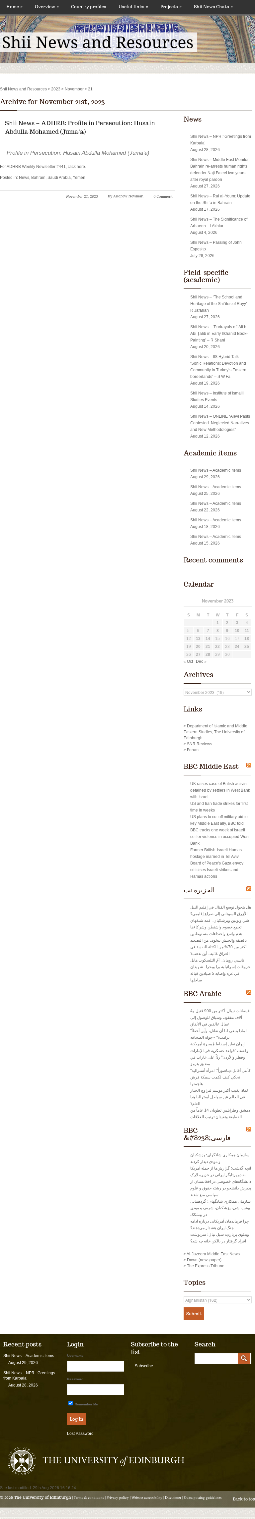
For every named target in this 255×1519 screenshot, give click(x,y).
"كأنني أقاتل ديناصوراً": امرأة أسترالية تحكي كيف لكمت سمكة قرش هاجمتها (220, 1077)
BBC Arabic (202, 993)
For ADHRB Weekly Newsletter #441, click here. (43, 166)
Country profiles (88, 7)
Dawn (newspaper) (204, 1260)
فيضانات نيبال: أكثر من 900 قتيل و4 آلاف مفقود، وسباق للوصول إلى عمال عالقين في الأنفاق (220, 1017)
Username (75, 1355)
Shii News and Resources (23, 89)
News (24, 177)
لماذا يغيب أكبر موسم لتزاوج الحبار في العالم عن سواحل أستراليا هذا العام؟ (219, 1097)
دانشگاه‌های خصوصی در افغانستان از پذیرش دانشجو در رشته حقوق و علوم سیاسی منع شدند (220, 1188)
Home (14, 7)
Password (75, 1379)
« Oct (188, 661)
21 (208, 646)
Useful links (133, 7)
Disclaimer (173, 1497)
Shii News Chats (213, 7)
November (74, 89)
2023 (55, 89)
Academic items (210, 453)
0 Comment (163, 196)
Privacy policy (118, 1497)
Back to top (244, 1498)
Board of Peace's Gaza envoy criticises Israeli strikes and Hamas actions (216, 870)
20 (198, 646)
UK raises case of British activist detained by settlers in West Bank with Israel (220, 790)
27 (198, 654)
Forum (193, 750)
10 (237, 630)
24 (237, 646)
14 (208, 638)
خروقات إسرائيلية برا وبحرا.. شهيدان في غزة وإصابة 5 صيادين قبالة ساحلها (220, 973)
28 (208, 654)
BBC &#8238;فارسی (207, 1134)
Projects (171, 7)
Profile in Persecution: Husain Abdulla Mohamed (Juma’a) (78, 153)
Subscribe (144, 1366)
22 (217, 646)
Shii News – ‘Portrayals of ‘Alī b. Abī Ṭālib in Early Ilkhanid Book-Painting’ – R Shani (219, 333)
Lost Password (80, 1433)
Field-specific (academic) (206, 276)
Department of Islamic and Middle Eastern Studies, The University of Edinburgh (215, 732)
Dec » (201, 661)
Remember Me (86, 1404)
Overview (47, 7)
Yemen (79, 177)
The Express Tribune (205, 1266)
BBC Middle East (211, 766)
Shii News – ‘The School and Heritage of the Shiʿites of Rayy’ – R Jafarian (220, 304)
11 (247, 630)
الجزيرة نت (199, 890)
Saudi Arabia (59, 177)
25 (246, 646)
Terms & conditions (89, 1497)
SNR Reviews (199, 744)
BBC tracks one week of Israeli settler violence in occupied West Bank (219, 837)
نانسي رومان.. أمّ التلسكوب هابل (217, 960)
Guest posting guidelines (202, 1497)
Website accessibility (146, 1497)
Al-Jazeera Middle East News (213, 1254)
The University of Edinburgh (42, 1497)
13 (198, 638)
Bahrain (38, 177)
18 (246, 638)
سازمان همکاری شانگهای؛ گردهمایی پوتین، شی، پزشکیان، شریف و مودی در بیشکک (220, 1208)
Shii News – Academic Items (215, 470)
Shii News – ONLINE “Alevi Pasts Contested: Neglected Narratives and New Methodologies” (220, 423)
